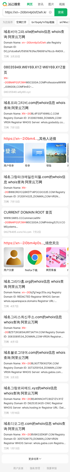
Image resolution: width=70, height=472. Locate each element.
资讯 (40, 4)
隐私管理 (35, 468)
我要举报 (52, 468)
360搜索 (12, 4)
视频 (62, 4)
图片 (51, 4)
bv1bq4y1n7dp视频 (43, 22)
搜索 (61, 12)
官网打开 (21, 22)
